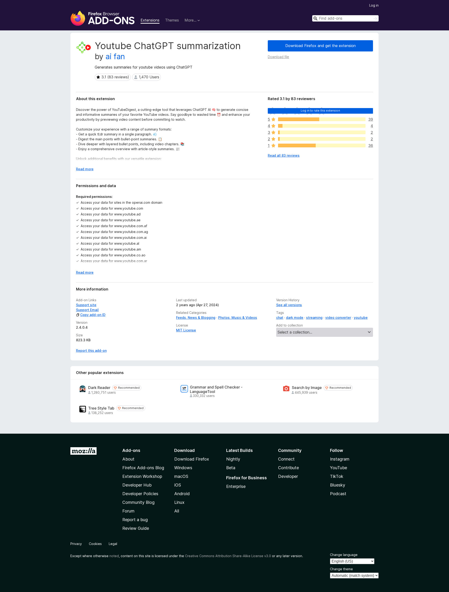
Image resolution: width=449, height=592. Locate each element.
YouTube (338, 467)
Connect (286, 459)
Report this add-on (91, 350)
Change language (344, 555)
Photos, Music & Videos (237, 318)
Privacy (76, 544)
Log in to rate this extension (320, 110)
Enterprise (236, 486)
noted (114, 556)
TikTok (336, 476)
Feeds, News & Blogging (195, 318)
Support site (86, 305)
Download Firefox (191, 459)
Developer (288, 476)
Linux (179, 502)
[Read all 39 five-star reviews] (322, 119)
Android (182, 493)
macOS (181, 476)
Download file (278, 57)
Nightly (233, 459)
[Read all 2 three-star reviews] (322, 132)
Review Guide (135, 528)
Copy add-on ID (92, 315)
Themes (172, 20)
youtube (361, 318)
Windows (183, 467)
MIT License (186, 330)
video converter (338, 318)
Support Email (87, 310)
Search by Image (307, 387)
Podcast (338, 493)
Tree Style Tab (101, 408)
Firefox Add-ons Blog (143, 467)
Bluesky (337, 485)
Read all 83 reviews (284, 155)
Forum (128, 510)
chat (279, 318)
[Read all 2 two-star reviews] (322, 139)
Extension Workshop (142, 476)
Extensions (150, 20)
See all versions (289, 305)
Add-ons (131, 450)
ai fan (115, 56)
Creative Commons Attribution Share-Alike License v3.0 (228, 556)
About (128, 459)
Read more (85, 169)
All (176, 510)
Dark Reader (99, 387)
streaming (314, 318)
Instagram (339, 459)
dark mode (294, 318)
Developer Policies (140, 493)
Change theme (341, 569)
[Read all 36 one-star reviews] (322, 145)
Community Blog (138, 502)
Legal (113, 544)
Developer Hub (137, 485)
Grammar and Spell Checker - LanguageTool (216, 389)
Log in (374, 5)
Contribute (288, 467)
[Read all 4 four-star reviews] (322, 126)
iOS (177, 485)
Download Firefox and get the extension (320, 45)
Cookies (95, 544)
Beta (230, 467)
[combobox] (345, 18)
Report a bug (135, 519)
